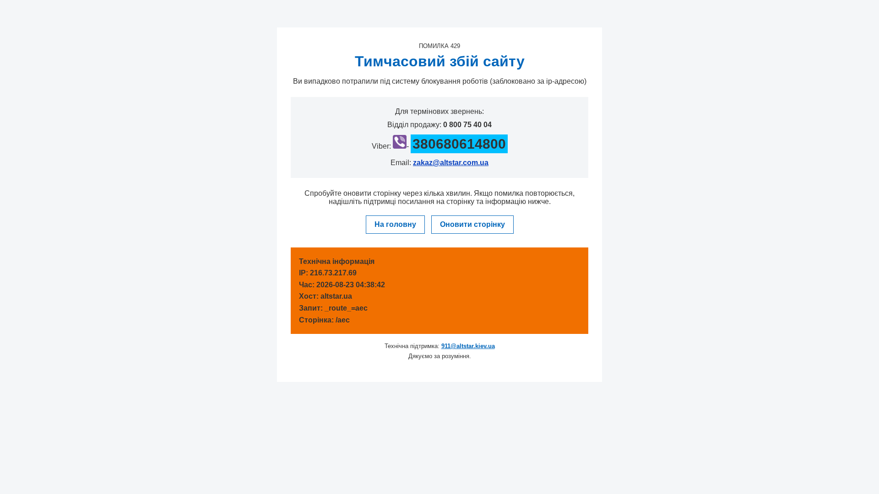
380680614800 (459, 143)
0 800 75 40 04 (467, 125)
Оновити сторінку (472, 224)
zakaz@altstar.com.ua (450, 162)
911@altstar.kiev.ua (468, 346)
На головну (395, 224)
